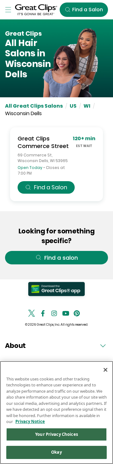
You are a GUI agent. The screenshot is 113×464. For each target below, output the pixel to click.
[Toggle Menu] (8, 10)
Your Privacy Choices (56, 434)
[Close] (105, 370)
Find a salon (61, 258)
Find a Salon (50, 187)
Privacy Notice (30, 421)
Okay (56, 452)
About (15, 345)
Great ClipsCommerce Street (43, 142)
